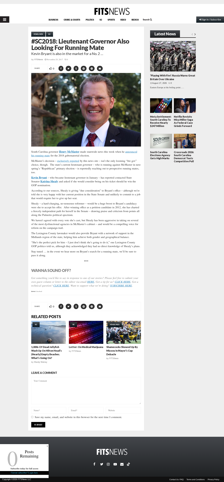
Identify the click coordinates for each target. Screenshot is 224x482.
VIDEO (123, 19)
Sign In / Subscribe (211, 19)
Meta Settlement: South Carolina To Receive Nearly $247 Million (160, 121)
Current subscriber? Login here (24, 472)
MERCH (135, 19)
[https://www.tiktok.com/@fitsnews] (129, 464)
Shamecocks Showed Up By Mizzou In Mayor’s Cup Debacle (122, 351)
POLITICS (90, 19)
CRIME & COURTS (72, 19)
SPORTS (111, 19)
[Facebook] (96, 464)
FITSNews (38, 59)
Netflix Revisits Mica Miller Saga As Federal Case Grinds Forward (183, 121)
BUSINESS (53, 19)
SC (101, 19)
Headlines (38, 34)
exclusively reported (68, 161)
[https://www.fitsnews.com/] (112, 11)
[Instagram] (110, 464)
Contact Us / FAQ (176, 479)
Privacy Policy (213, 479)
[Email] (123, 464)
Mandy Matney (40, 362)
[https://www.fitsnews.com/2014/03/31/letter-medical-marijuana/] (86, 332)
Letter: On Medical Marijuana (86, 347)
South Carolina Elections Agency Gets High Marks (160, 155)
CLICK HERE (122, 282)
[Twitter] (103, 464)
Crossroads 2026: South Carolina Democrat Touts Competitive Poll (184, 157)
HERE (90, 282)
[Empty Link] (192, 34)
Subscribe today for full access (24, 468)
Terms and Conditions (196, 479)
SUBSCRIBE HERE (121, 285)
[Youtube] (117, 464)
